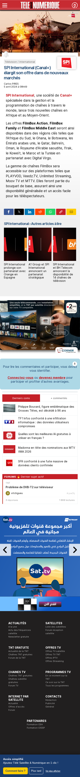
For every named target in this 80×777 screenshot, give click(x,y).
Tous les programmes (57, 685)
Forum (11, 710)
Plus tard (36, 770)
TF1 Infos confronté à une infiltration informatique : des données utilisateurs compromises (43, 422)
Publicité (50, 703)
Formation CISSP (36, 727)
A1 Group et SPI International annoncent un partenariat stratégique (15, 271)
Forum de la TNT (17, 657)
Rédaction (51, 700)
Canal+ (66, 95)
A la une (12, 626)
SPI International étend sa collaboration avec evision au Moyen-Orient (64, 271)
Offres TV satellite (55, 651)
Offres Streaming (54, 661)
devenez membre (52, 378)
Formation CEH (35, 724)
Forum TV (13, 685)
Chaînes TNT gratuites (20, 654)
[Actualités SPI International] (66, 68)
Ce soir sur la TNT (55, 682)
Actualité (13, 703)
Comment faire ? (15, 770)
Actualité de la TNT (18, 651)
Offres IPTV (51, 657)
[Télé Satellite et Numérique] (40, 5)
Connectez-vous (20, 378)
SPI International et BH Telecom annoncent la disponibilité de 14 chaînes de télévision (39, 272)
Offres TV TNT (52, 654)
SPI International (20, 95)
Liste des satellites (55, 626)
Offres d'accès (16, 706)
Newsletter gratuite (18, 636)
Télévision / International (20, 61)
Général (49, 706)
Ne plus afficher (53, 771)
